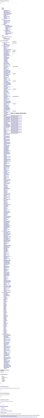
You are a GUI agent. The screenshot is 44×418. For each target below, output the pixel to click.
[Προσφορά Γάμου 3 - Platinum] (15, 86)
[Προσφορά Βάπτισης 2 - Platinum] (15, 109)
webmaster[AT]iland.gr (3, 412)
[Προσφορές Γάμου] (14, 41)
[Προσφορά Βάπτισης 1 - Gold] (15, 102)
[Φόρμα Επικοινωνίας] (1, 404)
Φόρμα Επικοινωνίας (4, 406)
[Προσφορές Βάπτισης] (14, 50)
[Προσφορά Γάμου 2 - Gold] (15, 79)
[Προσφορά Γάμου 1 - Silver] (15, 72)
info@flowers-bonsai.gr (4, 409)
